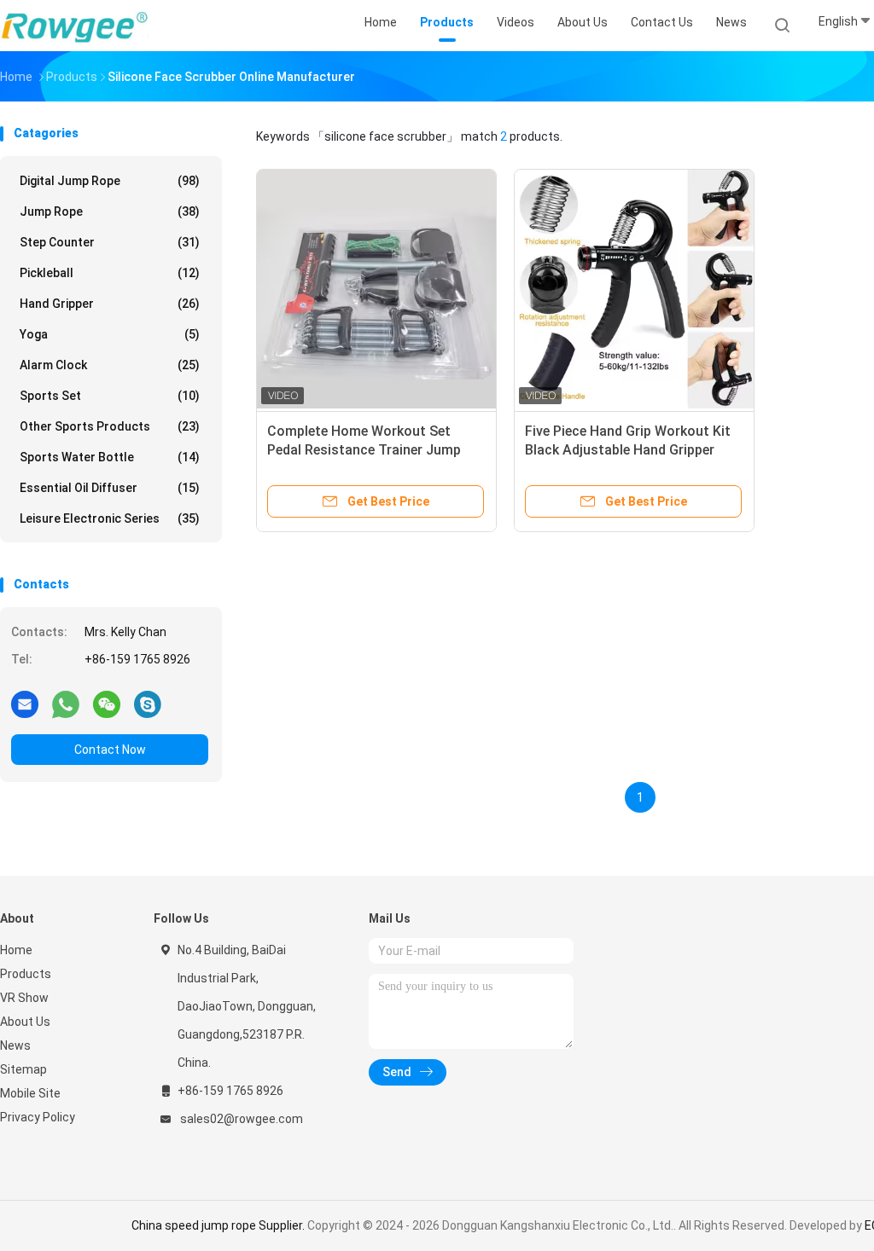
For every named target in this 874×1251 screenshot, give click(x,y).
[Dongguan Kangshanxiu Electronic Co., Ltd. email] (24, 703)
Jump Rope (110, 211)
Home (16, 950)
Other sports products (110, 426)
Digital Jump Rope (110, 181)
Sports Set (110, 396)
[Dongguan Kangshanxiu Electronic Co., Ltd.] (75, 25)
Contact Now (110, 749)
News (15, 1045)
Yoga (110, 334)
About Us (25, 1021)
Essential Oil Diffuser (110, 488)
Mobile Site (30, 1093)
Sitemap (23, 1069)
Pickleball (110, 273)
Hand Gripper (110, 303)
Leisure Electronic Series (110, 518)
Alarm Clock (110, 365)
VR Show (24, 998)
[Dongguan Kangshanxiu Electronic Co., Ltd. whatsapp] (65, 703)
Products (25, 974)
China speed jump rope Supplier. (219, 1225)
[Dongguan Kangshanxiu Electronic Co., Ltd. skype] (147, 703)
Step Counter (110, 242)
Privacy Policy (37, 1117)
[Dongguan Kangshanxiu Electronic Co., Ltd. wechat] (106, 703)
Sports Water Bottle (110, 457)
